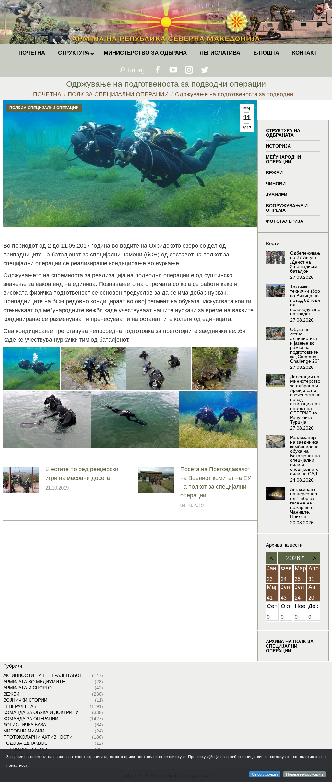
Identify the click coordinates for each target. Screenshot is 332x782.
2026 (293, 557)
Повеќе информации (304, 774)
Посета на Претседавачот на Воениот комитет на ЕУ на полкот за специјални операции (215, 482)
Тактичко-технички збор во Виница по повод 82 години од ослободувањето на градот (308, 300)
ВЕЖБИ (274, 172)
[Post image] (21, 480)
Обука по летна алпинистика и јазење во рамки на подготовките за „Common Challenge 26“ (304, 345)
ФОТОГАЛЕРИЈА (284, 221)
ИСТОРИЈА (278, 146)
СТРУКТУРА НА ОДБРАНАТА (283, 132)
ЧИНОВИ (276, 183)
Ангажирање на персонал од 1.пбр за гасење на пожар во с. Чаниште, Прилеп (303, 503)
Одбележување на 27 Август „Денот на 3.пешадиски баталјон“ (306, 262)
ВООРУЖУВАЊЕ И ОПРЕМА (287, 207)
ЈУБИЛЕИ (276, 194)
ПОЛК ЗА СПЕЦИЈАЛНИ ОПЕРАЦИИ (44, 108)
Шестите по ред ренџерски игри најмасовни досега (81, 473)
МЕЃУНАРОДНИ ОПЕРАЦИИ (283, 159)
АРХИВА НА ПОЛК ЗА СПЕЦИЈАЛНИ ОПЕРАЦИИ (290, 646)
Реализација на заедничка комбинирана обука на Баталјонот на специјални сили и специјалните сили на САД (305, 455)
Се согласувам (265, 774)
